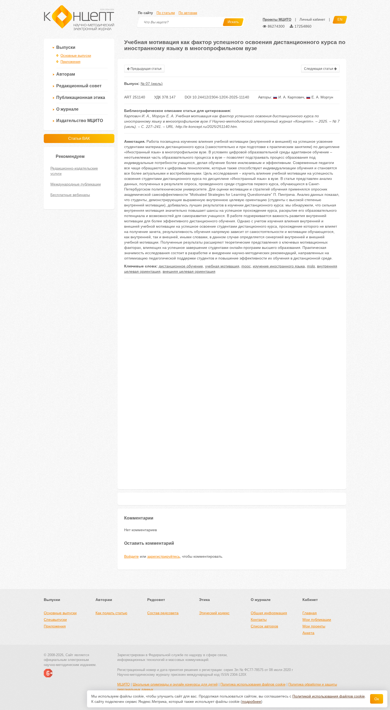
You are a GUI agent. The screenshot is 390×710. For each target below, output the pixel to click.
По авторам (188, 13)
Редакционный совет (79, 86)
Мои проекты (313, 626)
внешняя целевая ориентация (189, 271)
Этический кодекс (214, 613)
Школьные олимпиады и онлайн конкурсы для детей (175, 684)
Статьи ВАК (79, 138)
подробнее (251, 701)
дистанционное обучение (181, 266)
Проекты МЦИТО (277, 19)
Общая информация (269, 613)
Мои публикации (316, 619)
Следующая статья (319, 69)
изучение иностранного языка (279, 266)
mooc (246, 266)
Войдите (131, 556)
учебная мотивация (222, 266)
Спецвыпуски (55, 619)
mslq (311, 266)
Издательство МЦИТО (79, 120)
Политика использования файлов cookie (252, 684)
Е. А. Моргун (321, 97)
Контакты (259, 619)
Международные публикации (75, 184)
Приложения (70, 62)
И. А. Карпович (290, 97)
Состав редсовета (163, 613)
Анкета (308, 633)
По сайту (145, 13)
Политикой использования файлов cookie (328, 696)
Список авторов (264, 626)
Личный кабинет (312, 19)
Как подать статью (111, 613)
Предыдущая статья (146, 69)
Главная (309, 613)
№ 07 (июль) (152, 83)
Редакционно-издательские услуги (74, 171)
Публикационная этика (80, 97)
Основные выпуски (75, 56)
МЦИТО (123, 684)
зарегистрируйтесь (163, 556)
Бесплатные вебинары (70, 195)
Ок (376, 699)
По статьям (166, 13)
